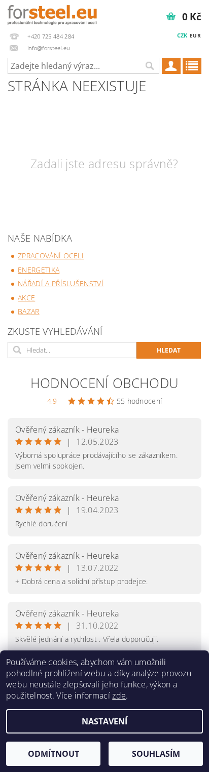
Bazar (29, 311)
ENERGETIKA (38, 270)
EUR (195, 35)
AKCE (26, 297)
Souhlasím (156, 753)
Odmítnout (53, 753)
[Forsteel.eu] (52, 13)
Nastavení (104, 721)
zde (119, 695)
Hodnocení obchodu (104, 383)
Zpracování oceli (51, 255)
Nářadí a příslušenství (60, 283)
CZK (182, 35)
